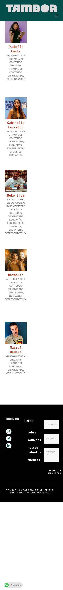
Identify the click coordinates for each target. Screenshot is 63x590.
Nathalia (16, 275)
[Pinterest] (8, 438)
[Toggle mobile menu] (56, 16)
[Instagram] (8, 431)
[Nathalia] (16, 251)
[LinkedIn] (8, 445)
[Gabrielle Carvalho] (16, 99)
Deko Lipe (16, 195)
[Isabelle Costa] (16, 23)
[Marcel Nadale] (16, 323)
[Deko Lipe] (16, 171)
